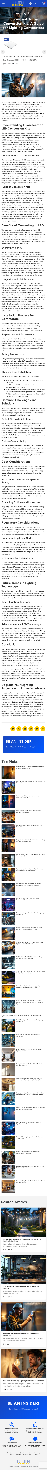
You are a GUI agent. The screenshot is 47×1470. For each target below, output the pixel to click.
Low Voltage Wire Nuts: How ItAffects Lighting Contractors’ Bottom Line (30, 1166)
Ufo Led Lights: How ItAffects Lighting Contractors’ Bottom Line (27, 899)
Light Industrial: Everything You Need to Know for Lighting (21, 1287)
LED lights (31, 232)
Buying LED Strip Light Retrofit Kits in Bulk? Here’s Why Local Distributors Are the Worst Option (29, 1002)
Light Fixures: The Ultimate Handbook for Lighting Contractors (28, 811)
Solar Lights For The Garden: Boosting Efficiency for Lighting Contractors (30, 972)
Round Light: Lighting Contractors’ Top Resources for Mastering (27, 1152)
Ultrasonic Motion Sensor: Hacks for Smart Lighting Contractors (21, 1334)
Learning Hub (23, 13)
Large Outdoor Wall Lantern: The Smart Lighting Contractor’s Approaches (30, 840)
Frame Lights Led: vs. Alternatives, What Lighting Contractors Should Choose (28, 986)
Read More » (7, 1250)
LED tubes (6, 140)
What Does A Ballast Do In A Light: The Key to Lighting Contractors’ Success (30, 942)
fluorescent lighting (23, 107)
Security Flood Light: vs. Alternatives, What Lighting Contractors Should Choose (29, 928)
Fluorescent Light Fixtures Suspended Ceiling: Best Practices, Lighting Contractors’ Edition (30, 1093)
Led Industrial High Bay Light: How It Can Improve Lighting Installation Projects (28, 884)
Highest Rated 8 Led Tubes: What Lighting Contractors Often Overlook (29, 957)
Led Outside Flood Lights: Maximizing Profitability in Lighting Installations (22, 1240)
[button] (3, 3)
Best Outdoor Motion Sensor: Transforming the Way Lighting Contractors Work (30, 869)
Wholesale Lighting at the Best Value (30, 716)
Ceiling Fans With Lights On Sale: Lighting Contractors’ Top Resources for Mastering (29, 1079)
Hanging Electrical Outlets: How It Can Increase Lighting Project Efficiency (30, 1108)
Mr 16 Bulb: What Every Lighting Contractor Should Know (23, 1381)
